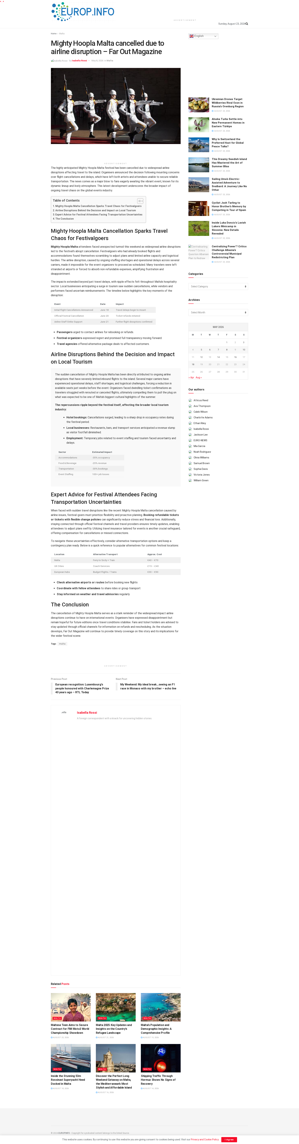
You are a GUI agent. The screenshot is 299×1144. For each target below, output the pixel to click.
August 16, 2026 (105, 1092)
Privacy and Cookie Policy (205, 1139)
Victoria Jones (202, 474)
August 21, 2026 (105, 1037)
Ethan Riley (200, 423)
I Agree (229, 1139)
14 (218, 357)
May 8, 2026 (97, 60)
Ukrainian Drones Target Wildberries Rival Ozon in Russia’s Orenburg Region (228, 103)
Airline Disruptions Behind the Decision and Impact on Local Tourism (95, 210)
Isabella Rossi (79, 60)
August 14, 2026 (150, 1088)
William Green (201, 480)
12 (201, 357)
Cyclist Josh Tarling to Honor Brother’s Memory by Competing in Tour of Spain (229, 206)
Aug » (199, 377)
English (199, 36)
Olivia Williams (201, 457)
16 (235, 357)
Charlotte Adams (203, 417)
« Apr (191, 377)
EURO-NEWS (200, 440)
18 (193, 364)
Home (53, 33)
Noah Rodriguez (202, 451)
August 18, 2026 (60, 1088)
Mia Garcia (199, 446)
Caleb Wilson (201, 411)
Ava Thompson (202, 406)
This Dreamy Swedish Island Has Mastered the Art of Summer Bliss (229, 163)
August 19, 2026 (150, 1037)
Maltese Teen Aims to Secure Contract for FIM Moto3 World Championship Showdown (70, 1028)
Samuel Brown (202, 463)
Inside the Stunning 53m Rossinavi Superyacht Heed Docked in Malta (68, 1079)
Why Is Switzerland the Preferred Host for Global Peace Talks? (228, 143)
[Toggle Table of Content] (138, 201)
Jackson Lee (201, 434)
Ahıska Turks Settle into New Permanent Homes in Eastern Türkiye (228, 123)
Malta (62, 33)
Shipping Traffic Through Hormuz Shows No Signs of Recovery (158, 1079)
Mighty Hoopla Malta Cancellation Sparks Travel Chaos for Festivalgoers (98, 206)
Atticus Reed (201, 400)
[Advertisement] (185, 8)
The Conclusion (64, 218)
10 (244, 349)
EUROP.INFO (64, 1133)
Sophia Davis (201, 469)
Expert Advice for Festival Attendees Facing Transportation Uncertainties (98, 214)
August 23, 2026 (60, 1037)
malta (62, 644)
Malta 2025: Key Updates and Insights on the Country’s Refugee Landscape (114, 1028)
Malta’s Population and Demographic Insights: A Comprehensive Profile (156, 1028)
